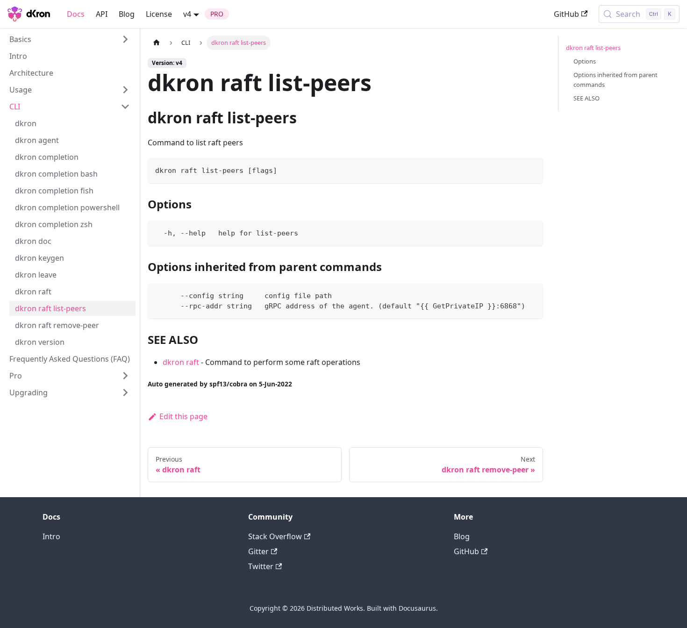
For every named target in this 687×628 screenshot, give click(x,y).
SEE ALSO (586, 98)
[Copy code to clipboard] (531, 169)
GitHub (566, 14)
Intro (51, 536)
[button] (70, 39)
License (159, 14)
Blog (127, 14)
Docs (76, 14)
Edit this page (183, 416)
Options (584, 61)
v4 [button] (187, 14)
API (101, 14)
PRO (216, 13)
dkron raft (181, 362)
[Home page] (156, 43)
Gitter (258, 551)
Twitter (260, 566)
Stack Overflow (275, 536)
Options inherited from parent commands (615, 80)
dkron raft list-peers (593, 47)
